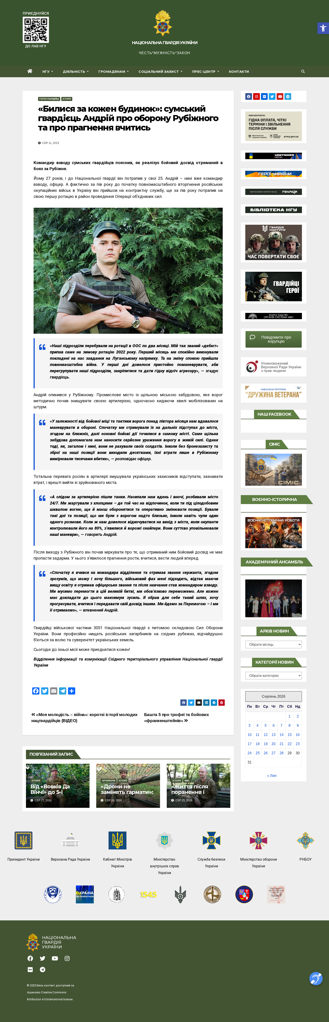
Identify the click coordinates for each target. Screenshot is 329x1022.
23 (298, 744)
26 (266, 753)
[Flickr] (264, 96)
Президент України (23, 859)
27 (273, 753)
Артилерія (108, 780)
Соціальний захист (159, 72)
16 (298, 735)
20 (273, 744)
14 (282, 735)
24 (250, 753)
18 (258, 744)
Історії (67, 99)
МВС (187, 780)
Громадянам (112, 72)
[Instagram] (256, 96)
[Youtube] (280, 96)
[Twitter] (272, 96)
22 (290, 744)
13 (273, 735)
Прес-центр (204, 72)
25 (258, 753)
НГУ (47, 72)
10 (250, 735)
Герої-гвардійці (49, 99)
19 (266, 744)
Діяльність (74, 72)
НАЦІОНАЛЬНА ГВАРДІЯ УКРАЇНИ (164, 42)
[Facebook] (248, 96)
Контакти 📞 (241, 72)
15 (290, 735)
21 (282, 744)
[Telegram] (287, 96)
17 (250, 744)
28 (282, 753)
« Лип (272, 776)
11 (257, 735)
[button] (323, 28)
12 (266, 735)
